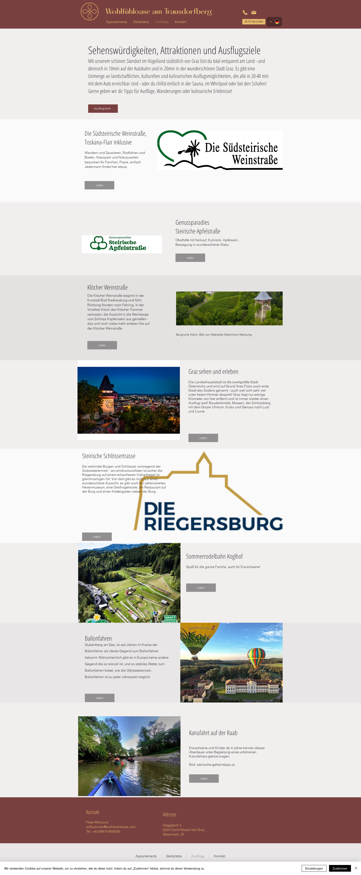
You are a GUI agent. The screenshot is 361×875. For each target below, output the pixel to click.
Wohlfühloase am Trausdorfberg (158, 12)
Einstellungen (314, 868)
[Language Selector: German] (274, 22)
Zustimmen (340, 868)
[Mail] (254, 12)
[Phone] (245, 12)
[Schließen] (355, 868)
